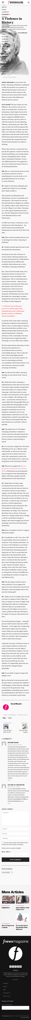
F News (5, 715)
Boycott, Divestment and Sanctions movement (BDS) (14, 468)
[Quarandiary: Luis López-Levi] (22, 900)
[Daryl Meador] (6, 707)
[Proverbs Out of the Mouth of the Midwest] (22, 917)
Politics (10, 718)
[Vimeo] (20, 966)
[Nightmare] (8, 900)
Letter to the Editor (16, 785)
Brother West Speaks (23, 731)
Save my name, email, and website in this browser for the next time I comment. (15, 843)
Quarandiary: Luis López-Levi (22, 909)
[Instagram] (18, 966)
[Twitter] (15, 966)
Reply (9, 780)
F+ (16, 923)
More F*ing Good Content (8, 926)
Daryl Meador (16, 704)
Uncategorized (12, 715)
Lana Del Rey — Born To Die (8, 731)
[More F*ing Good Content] (8, 917)
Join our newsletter (7, 1004)
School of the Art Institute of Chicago (19, 1016)
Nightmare (6, 908)
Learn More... (15, 979)
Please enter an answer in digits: (11, 848)
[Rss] (10, 966)
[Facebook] (13, 966)
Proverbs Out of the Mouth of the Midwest (21, 927)
